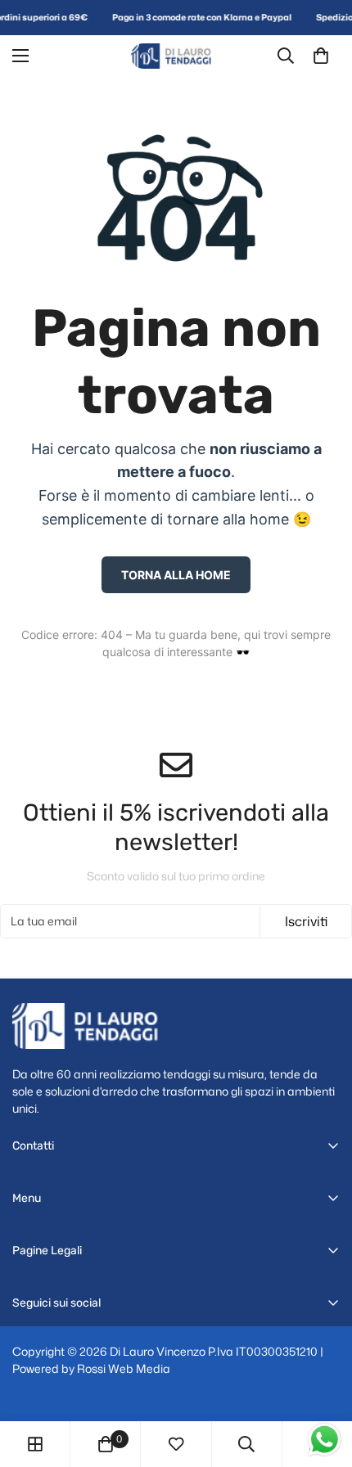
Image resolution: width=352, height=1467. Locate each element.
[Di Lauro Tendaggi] (176, 56)
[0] (321, 55)
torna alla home (176, 575)
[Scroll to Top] (322, 1380)
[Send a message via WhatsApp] (324, 1439)
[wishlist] (176, 1444)
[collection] (35, 1444)
